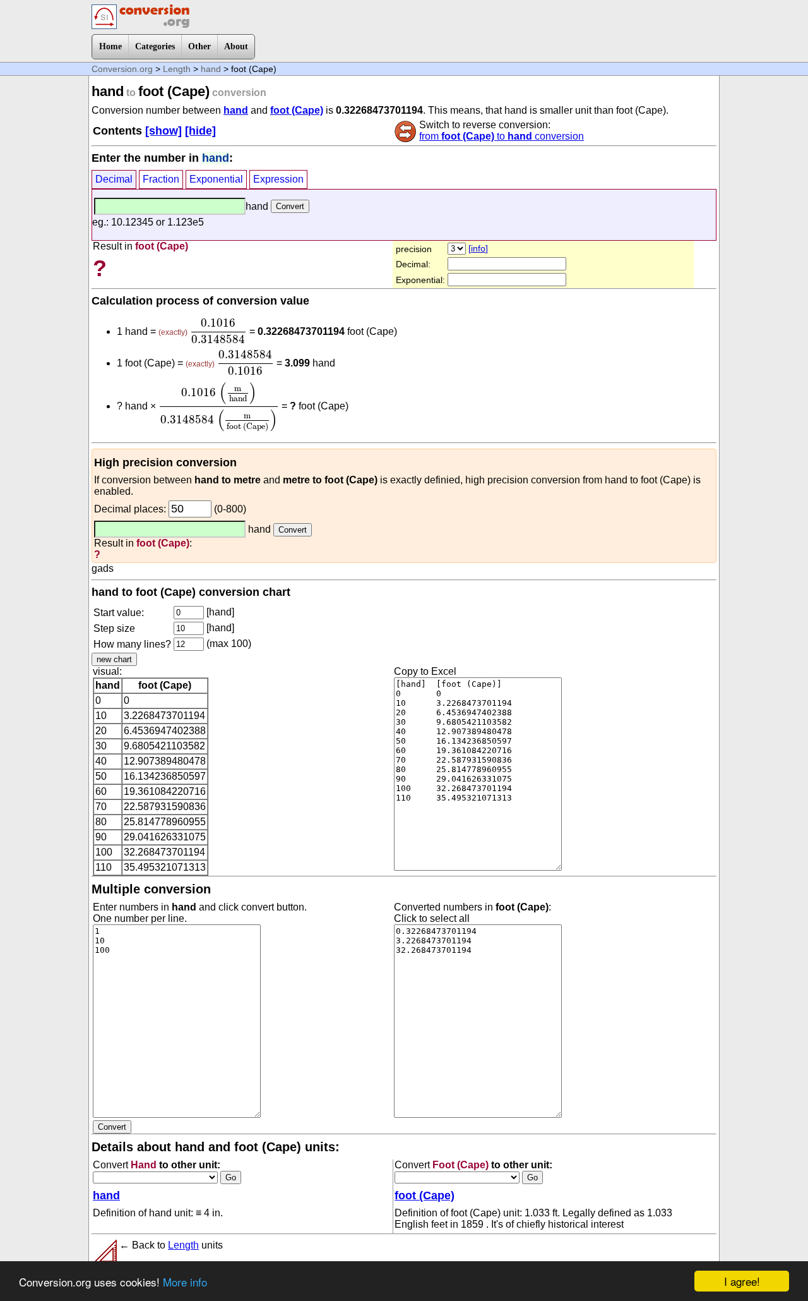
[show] (163, 130)
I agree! (742, 1281)
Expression (278, 179)
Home (110, 46)
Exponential (216, 179)
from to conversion (501, 136)
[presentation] (218, 331)
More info (185, 1282)
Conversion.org (122, 69)
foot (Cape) (296, 110)
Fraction (161, 179)
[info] (478, 248)
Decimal (114, 179)
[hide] (200, 130)
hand (211, 69)
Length (177, 69)
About (236, 46)
